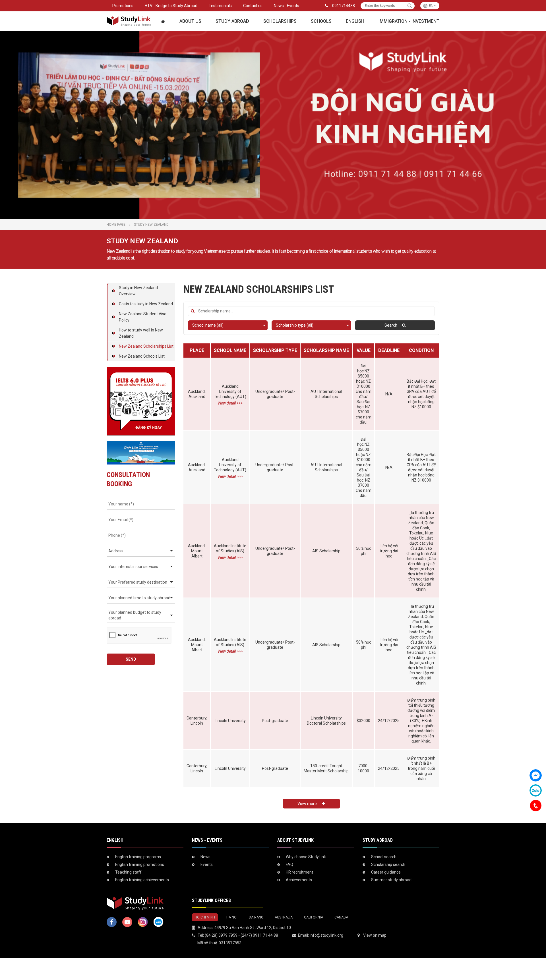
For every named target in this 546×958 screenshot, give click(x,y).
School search (383, 857)
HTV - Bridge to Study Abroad (171, 5)
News (205, 857)
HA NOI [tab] (231, 917)
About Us (190, 21)
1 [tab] (270, 213)
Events (206, 864)
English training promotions (139, 864)
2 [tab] (275, 213)
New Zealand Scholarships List (146, 346)
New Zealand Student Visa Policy (142, 317)
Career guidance (386, 872)
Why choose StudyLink (306, 857)
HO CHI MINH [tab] (205, 917)
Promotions (122, 5)
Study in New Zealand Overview (138, 290)
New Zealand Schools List (142, 356)
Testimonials (220, 5)
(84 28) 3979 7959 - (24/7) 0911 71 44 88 (241, 935)
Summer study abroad (391, 880)
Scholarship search (388, 864)
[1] (410, 6)
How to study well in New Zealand (141, 333)
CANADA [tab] (341, 917)
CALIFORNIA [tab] (313, 917)
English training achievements (142, 880)
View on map (374, 935)
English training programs (138, 857)
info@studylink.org (326, 935)
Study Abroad (232, 21)
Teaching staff (128, 872)
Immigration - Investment (409, 21)
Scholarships (280, 21)
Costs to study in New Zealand (146, 304)
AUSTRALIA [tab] (284, 917)
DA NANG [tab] (256, 917)
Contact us (252, 5)
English (355, 21)
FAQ (289, 864)
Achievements (299, 880)
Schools (321, 21)
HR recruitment (299, 872)
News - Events (286, 5)
